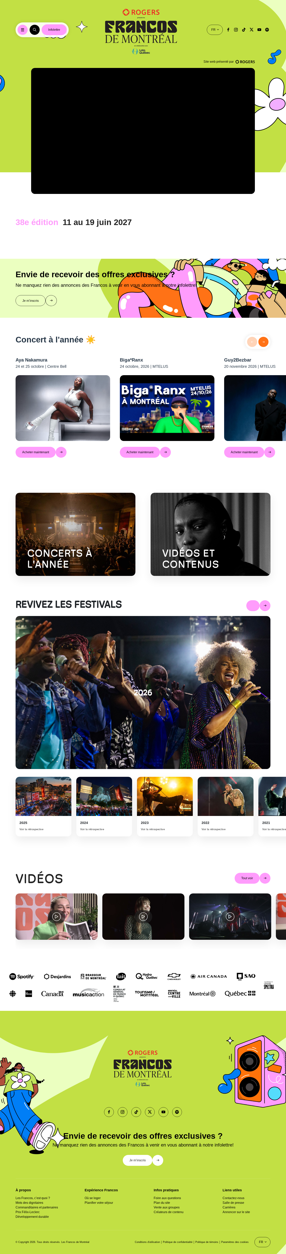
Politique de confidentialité (177, 1242)
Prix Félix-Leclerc (28, 1212)
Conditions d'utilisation (147, 1242)
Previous (13, 921)
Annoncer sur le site (236, 1212)
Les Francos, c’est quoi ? (33, 1198)
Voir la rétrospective (31, 829)
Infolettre (54, 29)
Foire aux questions (167, 1198)
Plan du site (162, 1202)
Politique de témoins (206, 1242)
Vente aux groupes (167, 1207)
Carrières (229, 1207)
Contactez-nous (233, 1198)
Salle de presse (233, 1202)
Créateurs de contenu (168, 1212)
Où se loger (93, 1198)
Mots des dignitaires (29, 1202)
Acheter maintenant (35, 452)
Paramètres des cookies (235, 1242)
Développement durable (32, 1216)
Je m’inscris (30, 300)
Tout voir (247, 878)
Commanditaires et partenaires (37, 1207)
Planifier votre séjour (99, 1202)
